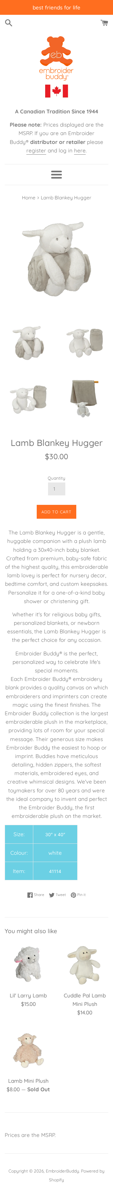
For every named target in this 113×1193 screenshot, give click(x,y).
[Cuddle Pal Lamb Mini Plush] (84, 964)
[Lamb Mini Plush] (28, 1049)
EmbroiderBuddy (62, 1170)
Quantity (56, 478)
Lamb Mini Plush (28, 1080)
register (36, 150)
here (80, 150)
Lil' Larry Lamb (28, 995)
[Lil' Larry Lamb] (28, 964)
